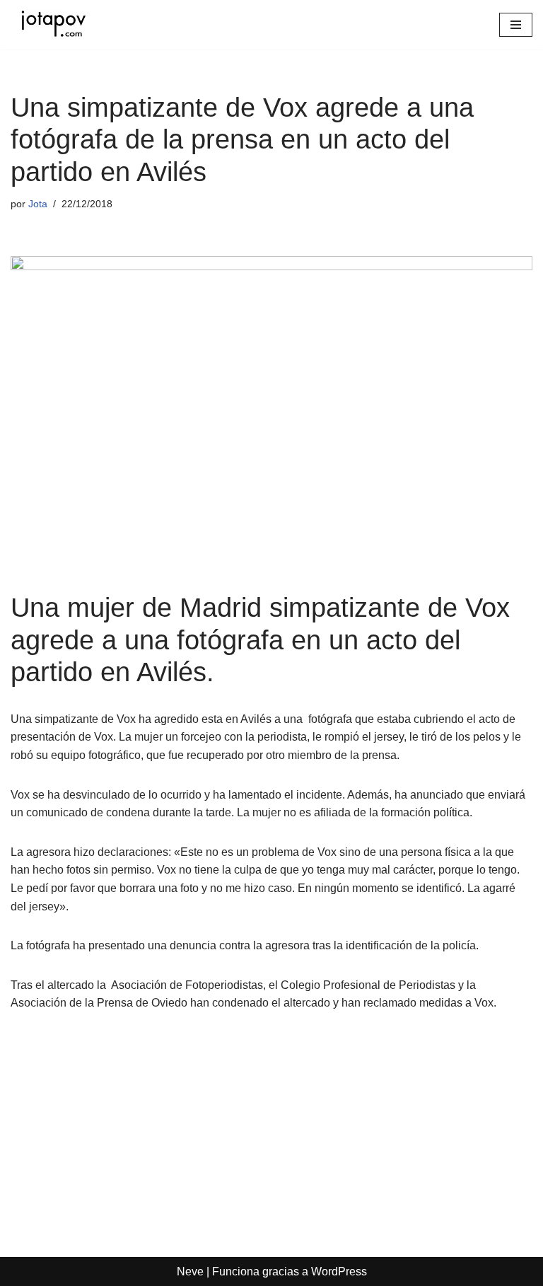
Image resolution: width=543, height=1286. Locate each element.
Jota (37, 203)
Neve (190, 1271)
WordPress (339, 1271)
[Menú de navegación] (515, 25)
